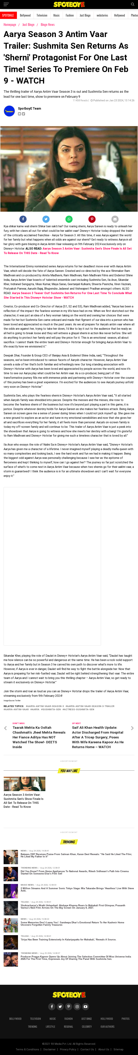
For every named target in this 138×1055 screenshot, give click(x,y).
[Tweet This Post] (46, 220)
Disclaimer (49, 1049)
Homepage (10, 24)
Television (42, 15)
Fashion (70, 15)
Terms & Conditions (27, 1049)
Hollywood (119, 15)
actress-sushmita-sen (79, 709)
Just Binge (85, 15)
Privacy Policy (68, 1049)
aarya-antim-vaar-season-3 (45, 706)
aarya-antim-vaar (17, 709)
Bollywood (25, 15)
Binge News (48, 24)
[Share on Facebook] (23, 220)
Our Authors (107, 1026)
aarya (35, 709)
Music (56, 15)
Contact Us (87, 1049)
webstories (102, 15)
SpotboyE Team (29, 108)
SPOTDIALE (8, 15)
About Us (103, 1049)
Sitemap (118, 1049)
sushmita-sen (52, 709)
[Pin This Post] (92, 220)
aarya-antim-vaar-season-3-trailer (90, 706)
